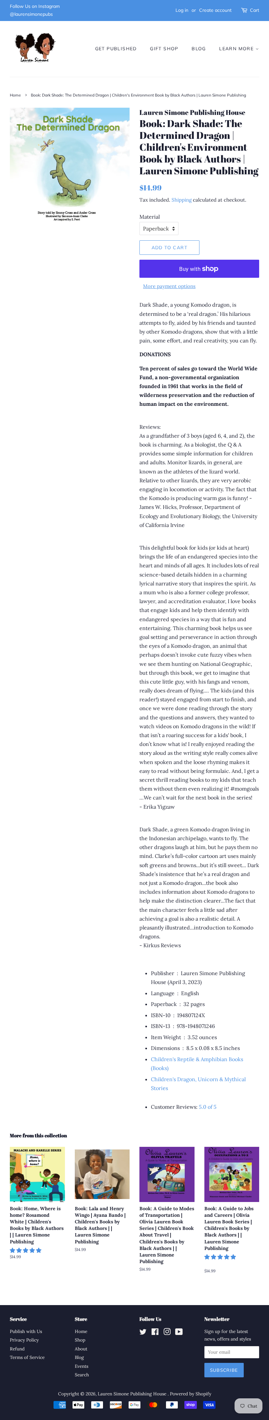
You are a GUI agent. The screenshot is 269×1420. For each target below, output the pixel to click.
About (81, 1349)
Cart (254, 10)
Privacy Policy (24, 1340)
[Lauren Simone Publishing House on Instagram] (167, 1333)
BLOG (199, 49)
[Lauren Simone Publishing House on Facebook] (155, 1333)
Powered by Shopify (190, 1394)
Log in (182, 10)
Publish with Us (26, 1331)
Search (82, 1375)
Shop (80, 1340)
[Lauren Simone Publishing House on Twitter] (143, 1333)
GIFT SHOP (164, 49)
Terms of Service (27, 1357)
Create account (215, 10)
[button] (209, 1106)
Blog (79, 1357)
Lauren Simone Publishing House (133, 1394)
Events (81, 1366)
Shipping (182, 200)
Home (15, 95)
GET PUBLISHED (116, 49)
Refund (17, 1349)
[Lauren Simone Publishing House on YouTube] (179, 1333)
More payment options (169, 286)
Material (149, 216)
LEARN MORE (237, 49)
